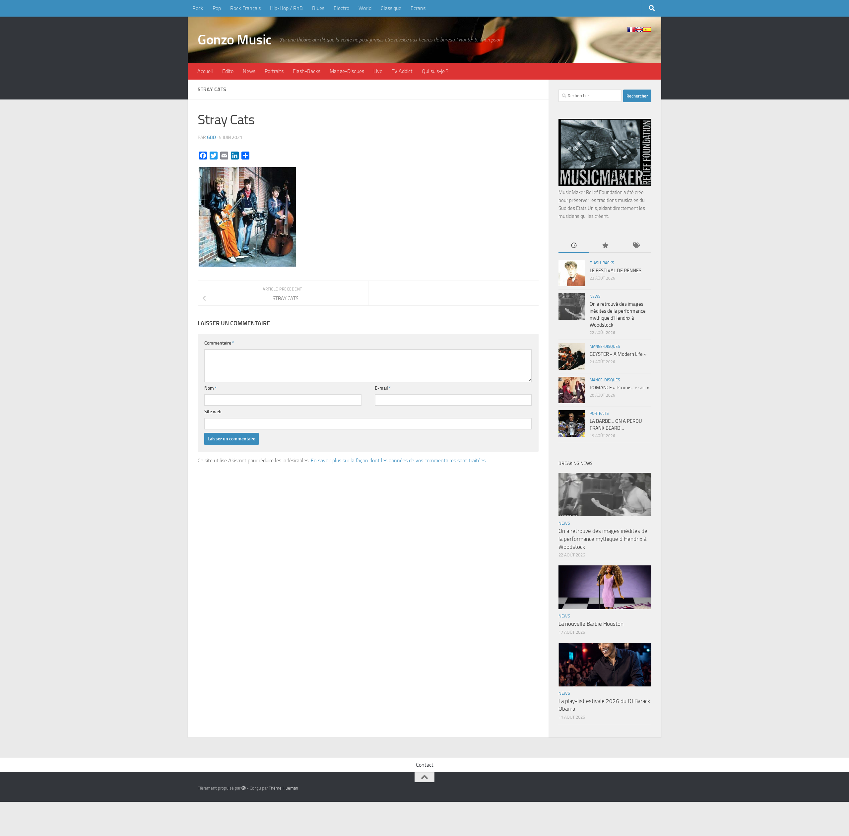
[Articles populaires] (604, 246)
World (365, 8)
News (249, 71)
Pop (217, 8)
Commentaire (219, 343)
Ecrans (418, 8)
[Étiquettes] (635, 246)
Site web (213, 412)
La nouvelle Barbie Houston (590, 623)
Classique (391, 8)
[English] (639, 29)
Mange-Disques (347, 71)
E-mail (383, 388)
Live (377, 71)
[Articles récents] (573, 246)
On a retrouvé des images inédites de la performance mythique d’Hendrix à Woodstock (602, 539)
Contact (424, 765)
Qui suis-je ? (435, 71)
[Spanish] (647, 29)
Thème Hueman (283, 788)
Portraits (274, 71)
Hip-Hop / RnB (286, 8)
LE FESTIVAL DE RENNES (615, 271)
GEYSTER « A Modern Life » (618, 354)
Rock (197, 8)
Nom (210, 388)
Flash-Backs (306, 71)
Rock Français (245, 8)
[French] (631, 29)
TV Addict (402, 71)
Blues (318, 8)
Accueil (205, 71)
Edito (227, 71)
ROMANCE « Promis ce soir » (620, 388)
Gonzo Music (235, 40)
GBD (211, 137)
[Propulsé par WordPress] (243, 788)
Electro (341, 8)
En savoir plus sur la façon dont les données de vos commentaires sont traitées (398, 460)
